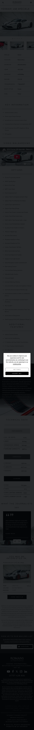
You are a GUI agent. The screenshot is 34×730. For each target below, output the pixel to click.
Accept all (17, 373)
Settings (17, 369)
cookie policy (17, 364)
